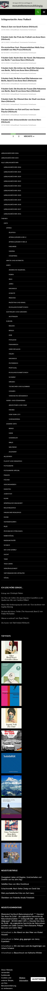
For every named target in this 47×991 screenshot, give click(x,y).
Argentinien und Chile (18, 405)
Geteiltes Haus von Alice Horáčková (15, 884)
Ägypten (12, 232)
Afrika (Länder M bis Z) (18, 242)
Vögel (6, 578)
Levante (12, 293)
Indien (11, 274)
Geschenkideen (10, 484)
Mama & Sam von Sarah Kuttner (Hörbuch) (19, 27)
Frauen (7, 475)
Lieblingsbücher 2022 (12, 186)
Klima (6, 498)
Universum (13, 438)
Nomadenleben (10, 522)
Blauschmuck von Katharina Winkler (28, 953)
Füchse (7, 480)
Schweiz (12, 377)
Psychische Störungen (13, 531)
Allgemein (8, 456)
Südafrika (13, 256)
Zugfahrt (13, 452)
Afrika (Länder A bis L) (17, 237)
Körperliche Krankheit (13, 503)
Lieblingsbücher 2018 (12, 204)
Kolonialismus (10, 508)
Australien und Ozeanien (16, 312)
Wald (11, 442)
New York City (14, 414)
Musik (6, 517)
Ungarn (12, 391)
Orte (6, 223)
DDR (10, 335)
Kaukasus (13, 288)
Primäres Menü (44, 12)
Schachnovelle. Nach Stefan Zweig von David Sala (20, 889)
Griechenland (14, 349)
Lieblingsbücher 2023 (12, 181)
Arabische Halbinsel (17, 270)
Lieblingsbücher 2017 (12, 209)
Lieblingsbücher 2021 (12, 190)
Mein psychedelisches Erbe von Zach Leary (17, 893)
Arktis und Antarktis (15, 260)
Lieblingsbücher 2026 (10, 153)
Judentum (8, 494)
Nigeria (12, 251)
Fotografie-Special (12, 470)
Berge (11, 428)
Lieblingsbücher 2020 (12, 195)
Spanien (12, 382)
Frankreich (13, 344)
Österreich (13, 363)
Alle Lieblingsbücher (9, 162)
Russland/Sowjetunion (18, 307)
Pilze (6, 526)
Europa (9, 321)
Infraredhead (15, 30)
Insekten (7, 489)
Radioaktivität (10, 540)
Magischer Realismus (12, 512)
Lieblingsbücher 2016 (12, 214)
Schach (7, 545)
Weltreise (13, 447)
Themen (4, 218)
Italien (11, 354)
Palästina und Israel (17, 302)
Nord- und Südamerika (15, 400)
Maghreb (12, 246)
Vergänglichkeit (10, 568)
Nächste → (29, 136)
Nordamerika (14, 419)
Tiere (6, 559)
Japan (11, 284)
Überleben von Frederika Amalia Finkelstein (17, 898)
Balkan (12, 326)
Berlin (11, 330)
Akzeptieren (38, 979)
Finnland (12, 340)
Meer (11, 433)
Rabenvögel (9, 536)
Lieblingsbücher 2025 (10, 158)
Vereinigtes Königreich (18, 396)
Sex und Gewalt (10, 550)
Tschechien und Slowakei (19, 386)
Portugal (13, 368)
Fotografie (8, 466)
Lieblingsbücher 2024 (12, 176)
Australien (13, 316)
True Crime (8, 564)
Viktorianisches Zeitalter (14, 573)
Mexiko (12, 410)
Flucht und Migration (13, 461)
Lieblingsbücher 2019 (12, 200)
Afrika (9, 228)
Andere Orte (11, 424)
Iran (10, 279)
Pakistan (12, 298)
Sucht (6, 554)
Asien (8, 265)
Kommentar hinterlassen (28, 30)
